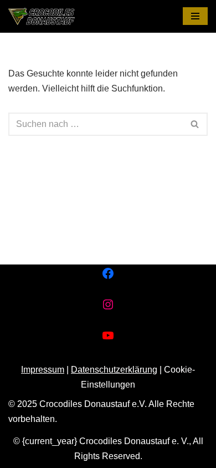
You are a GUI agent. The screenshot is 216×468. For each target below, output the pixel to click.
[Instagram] (108, 304)
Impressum (42, 369)
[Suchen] (195, 124)
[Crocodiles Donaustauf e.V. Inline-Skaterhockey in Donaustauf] (41, 16)
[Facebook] (108, 273)
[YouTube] (108, 335)
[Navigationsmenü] (195, 16)
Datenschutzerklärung (114, 369)
